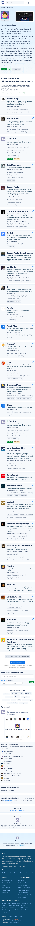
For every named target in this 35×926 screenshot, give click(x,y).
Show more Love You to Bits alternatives (17, 656)
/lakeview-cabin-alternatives (9, 595)
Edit (3, 66)
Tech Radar (21, 880)
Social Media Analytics (27, 700)
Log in (3, 680)
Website (4, 69)
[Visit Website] (33, 118)
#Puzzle (18, 93)
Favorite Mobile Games (7, 790)
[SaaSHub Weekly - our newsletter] (26, 3)
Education (4, 912)
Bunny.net (15, 919)
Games (17, 697)
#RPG (23, 93)
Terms (20, 916)
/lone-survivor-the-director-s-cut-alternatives (14, 446)
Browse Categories (7, 880)
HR (18, 907)
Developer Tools (15, 903)
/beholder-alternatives (7, 582)
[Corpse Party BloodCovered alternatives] (3, 254)
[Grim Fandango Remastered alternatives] (3, 546)
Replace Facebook (23, 882)
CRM (3, 905)
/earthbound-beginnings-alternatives (11, 522)
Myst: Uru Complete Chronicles (20, 60)
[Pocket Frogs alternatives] (3, 99)
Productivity (16, 905)
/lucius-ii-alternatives (7, 500)
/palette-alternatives (6, 306)
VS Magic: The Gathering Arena (12, 775)
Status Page (16, 69)
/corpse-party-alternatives (8, 185)
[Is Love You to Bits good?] (9, 69)
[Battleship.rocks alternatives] (3, 486)
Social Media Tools (13, 703)
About (27, 873)
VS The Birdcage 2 (9, 751)
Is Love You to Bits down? (17, 810)
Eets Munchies (9, 55)
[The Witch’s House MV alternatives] (3, 212)
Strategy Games (23, 703)
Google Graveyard (23, 892)
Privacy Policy (13, 916)
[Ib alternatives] (3, 288)
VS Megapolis (8, 761)
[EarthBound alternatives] (3, 476)
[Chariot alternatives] (3, 567)
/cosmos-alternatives (7, 342)
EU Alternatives (7, 800)
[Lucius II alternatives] (3, 503)
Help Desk (9, 905)
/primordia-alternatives (7, 617)
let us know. (15, 802)
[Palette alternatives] (3, 309)
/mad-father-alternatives (8, 265)
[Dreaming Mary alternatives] (3, 386)
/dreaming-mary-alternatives (9, 383)
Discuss (22, 873)
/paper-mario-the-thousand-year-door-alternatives (15, 637)
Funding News (6, 890)
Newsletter (5, 895)
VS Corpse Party (8, 768)
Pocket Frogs (17, 53)
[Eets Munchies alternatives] (3, 166)
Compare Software (7, 882)
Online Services (6, 700)
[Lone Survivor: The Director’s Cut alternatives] (3, 449)
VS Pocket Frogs (8, 754)
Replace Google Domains (25, 895)
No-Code (7, 903)
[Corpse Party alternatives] (3, 188)
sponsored (21, 845)
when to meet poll (14, 922)
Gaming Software (25, 697)
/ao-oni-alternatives (6, 231)
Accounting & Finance (17, 693)
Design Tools (24, 903)
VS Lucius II (7, 778)
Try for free (9, 158)
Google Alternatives (23, 885)
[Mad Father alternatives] (3, 268)
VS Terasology (8, 771)
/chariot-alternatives (6, 564)
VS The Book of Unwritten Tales (12, 773)
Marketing (23, 905)
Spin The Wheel (16, 921)
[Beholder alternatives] (3, 585)
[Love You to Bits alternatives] (5, 15)
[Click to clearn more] (17, 841)
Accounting (6, 693)
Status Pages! (6, 887)
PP (3, 326)
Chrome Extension (7, 885)
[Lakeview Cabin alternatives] (3, 597)
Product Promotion (7, 873)
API (32, 873)
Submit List (5, 892)
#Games (12, 93)
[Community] (29, 3)
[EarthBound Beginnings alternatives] (3, 524)
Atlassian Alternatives (24, 887)
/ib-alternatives (5, 285)
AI (2, 903)
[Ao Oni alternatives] (3, 234)
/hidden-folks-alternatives (8, 116)
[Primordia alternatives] (3, 620)
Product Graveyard (23, 890)
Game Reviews (9, 697)
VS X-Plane (7, 763)
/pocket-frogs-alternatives (8, 97)
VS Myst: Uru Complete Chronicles (13, 756)
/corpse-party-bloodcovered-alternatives (12, 251)
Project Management (7, 910)
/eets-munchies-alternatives (9, 163)
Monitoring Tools (19, 910)
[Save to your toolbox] (5, 20)
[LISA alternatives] (3, 363)
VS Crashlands (8, 766)
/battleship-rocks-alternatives (9, 484)
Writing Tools (24, 907)
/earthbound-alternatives (8, 473)
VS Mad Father (8, 758)
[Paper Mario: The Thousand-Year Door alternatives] (3, 640)
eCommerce (13, 907)
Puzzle (14, 700)
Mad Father (8, 62)
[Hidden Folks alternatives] (3, 119)
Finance (27, 910)
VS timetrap (7, 780)
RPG (19, 700)
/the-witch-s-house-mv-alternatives (11, 209)
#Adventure (4, 93)
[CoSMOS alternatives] (3, 345)
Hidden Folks (27, 53)
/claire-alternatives (6, 403)
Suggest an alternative (17, 662)
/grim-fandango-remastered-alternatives (12, 543)
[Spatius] (3, 139)
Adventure (28, 693)
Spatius (17, 823)
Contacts (16, 873)
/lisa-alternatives (5, 360)
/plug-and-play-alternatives (8, 324)
